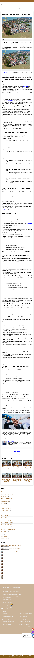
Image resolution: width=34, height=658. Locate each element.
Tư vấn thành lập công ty (6, 618)
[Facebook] (6, 448)
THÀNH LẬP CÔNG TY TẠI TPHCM (8, 8)
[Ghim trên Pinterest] (19, 451)
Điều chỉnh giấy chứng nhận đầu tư (7, 616)
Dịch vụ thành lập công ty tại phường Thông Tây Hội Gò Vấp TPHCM (6, 468)
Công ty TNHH (25, 86)
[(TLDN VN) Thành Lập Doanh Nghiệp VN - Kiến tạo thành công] (17, 4)
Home (2, 8)
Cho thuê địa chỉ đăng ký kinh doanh (25, 621)
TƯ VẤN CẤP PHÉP (4, 536)
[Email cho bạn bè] (18, 451)
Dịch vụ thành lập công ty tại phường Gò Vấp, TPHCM (17, 467)
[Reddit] (8, 448)
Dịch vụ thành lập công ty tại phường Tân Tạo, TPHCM (17, 480)
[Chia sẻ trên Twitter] (16, 451)
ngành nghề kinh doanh (9, 100)
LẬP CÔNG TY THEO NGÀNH (5, 510)
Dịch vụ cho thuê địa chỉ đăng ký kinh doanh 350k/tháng (11, 548)
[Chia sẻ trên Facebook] (14, 451)
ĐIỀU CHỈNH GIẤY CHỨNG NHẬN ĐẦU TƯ (7, 498)
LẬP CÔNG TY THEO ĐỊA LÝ (22, 454)
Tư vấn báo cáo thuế (5, 619)
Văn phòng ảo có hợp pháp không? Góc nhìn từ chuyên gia (12, 545)
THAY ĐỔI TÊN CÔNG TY (4, 531)
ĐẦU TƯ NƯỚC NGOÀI (4, 496)
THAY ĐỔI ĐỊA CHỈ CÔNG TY (5, 527)
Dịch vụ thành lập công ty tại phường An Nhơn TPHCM (28, 467)
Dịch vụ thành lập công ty (6, 72)
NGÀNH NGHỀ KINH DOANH (5, 512)
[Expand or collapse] (31, 40)
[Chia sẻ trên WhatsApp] (13, 451)
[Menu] (1, 4)
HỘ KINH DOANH (3, 503)
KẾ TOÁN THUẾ (3, 505)
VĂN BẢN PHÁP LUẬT (4, 538)
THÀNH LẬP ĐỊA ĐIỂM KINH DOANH (6, 522)
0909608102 (9, 597)
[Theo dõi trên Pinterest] (8, 608)
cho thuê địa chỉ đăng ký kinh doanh (21, 76)
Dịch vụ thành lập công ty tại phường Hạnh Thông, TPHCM (6, 480)
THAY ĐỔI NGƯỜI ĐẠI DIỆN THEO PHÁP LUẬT (8, 529)
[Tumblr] (7, 448)
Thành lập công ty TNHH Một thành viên (25, 613)
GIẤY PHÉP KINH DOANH (5, 501)
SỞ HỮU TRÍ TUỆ (3, 513)
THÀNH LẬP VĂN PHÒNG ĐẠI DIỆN (6, 524)
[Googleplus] (3, 448)
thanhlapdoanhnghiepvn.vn (8, 602)
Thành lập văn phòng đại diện (6, 624)
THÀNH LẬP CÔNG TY (4, 517)
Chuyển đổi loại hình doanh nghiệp (24, 626)
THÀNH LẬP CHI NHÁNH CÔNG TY (6, 515)
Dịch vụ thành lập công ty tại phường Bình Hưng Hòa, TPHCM (12, 577)
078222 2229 (9, 599)
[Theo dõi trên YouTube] (11, 608)
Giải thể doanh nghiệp (22, 619)
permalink (3, 455)
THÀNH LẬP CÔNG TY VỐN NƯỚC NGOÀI (7, 520)
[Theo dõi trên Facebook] (7, 608)
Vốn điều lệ (4, 209)
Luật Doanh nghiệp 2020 (27, 200)
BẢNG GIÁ (2, 491)
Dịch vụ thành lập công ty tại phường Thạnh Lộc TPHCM (28, 480)
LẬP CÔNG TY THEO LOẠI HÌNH (5, 508)
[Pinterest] (2, 448)
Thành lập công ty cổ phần (23, 616)
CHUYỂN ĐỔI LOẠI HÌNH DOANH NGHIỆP (7, 494)
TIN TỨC (2, 534)
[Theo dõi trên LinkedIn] (10, 608)
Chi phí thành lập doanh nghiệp (24, 624)
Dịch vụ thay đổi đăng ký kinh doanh (8, 621)
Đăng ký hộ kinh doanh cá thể (23, 618)
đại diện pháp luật (29, 223)
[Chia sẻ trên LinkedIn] (21, 451)
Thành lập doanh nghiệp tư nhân (7, 626)
